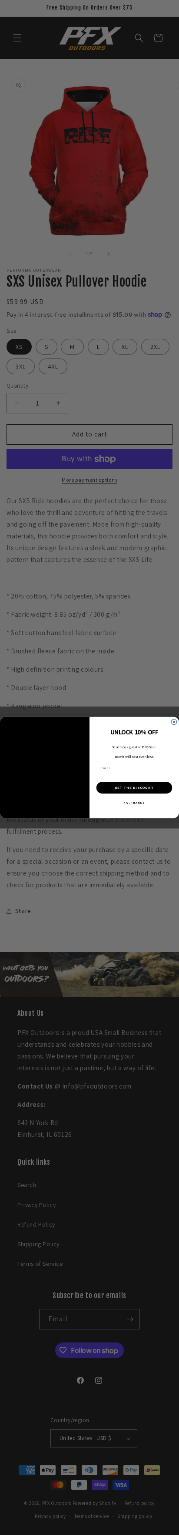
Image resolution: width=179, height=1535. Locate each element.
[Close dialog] (174, 722)
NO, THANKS (134, 803)
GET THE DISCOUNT (134, 787)
